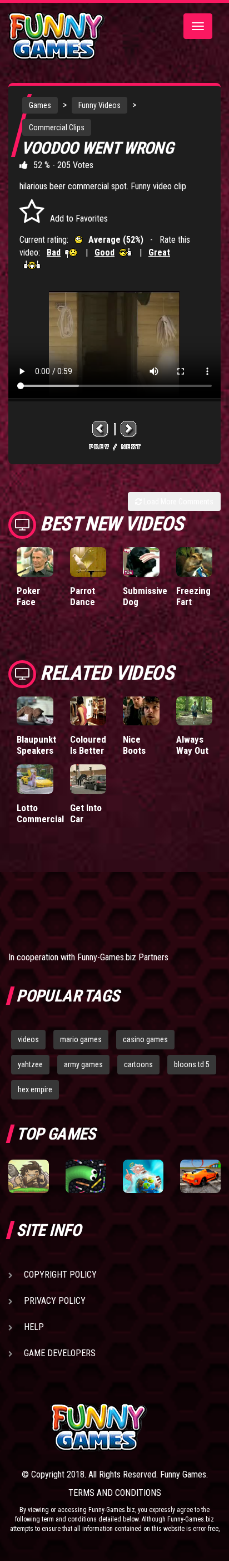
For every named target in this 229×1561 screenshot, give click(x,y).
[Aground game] (28, 1176)
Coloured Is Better (88, 745)
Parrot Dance (82, 596)
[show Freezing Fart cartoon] (194, 561)
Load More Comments (177, 501)
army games (83, 1064)
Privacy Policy (55, 1300)
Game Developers (60, 1353)
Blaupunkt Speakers (36, 745)
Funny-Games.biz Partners (122, 957)
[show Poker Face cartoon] (35, 561)
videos (28, 1039)
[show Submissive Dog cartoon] (141, 561)
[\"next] (129, 428)
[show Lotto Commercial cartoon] (35, 778)
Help (34, 1327)
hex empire (35, 1089)
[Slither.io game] (86, 1176)
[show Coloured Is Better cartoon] (88, 710)
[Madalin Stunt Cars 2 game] (200, 1176)
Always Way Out (192, 745)
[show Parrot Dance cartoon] (88, 561)
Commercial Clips (56, 127)
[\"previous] (100, 428)
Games (40, 105)
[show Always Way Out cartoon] (194, 710)
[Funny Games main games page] (136, 1427)
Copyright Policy (60, 1274)
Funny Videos (99, 105)
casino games (145, 1039)
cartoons (138, 1064)
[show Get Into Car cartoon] (88, 778)
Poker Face (28, 596)
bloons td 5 (192, 1064)
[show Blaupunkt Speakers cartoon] (35, 710)
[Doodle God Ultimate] (143, 1176)
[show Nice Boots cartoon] (141, 710)
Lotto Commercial (40, 813)
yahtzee (30, 1064)
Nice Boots (134, 745)
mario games (81, 1039)
